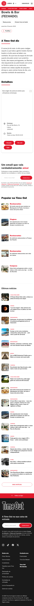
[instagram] (3, 545)
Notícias (4, 8)
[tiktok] (8, 545)
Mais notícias (17, 484)
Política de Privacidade (13, 184)
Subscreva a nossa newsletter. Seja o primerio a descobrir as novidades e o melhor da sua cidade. (15, 172)
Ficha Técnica (6, 556)
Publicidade (23, 556)
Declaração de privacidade (6, 572)
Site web (19, 143)
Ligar (7, 147)
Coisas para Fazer (12, 8)
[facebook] (13, 545)
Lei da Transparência (8, 585)
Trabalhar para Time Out (8, 567)
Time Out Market (25, 559)
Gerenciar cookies (7, 589)
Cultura (31, 8)
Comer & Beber (23, 8)
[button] (30, 91)
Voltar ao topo (19, 495)
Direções (8, 143)
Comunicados (6, 559)
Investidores (5, 563)
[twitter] (18, 545)
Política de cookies (7, 577)
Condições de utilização (6, 581)
